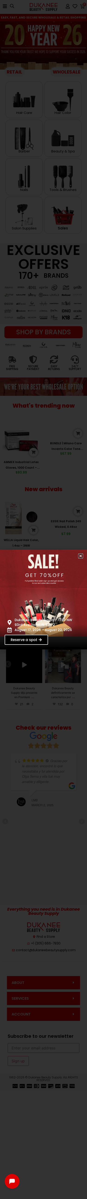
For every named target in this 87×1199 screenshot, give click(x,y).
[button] (80, 556)
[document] (43, 599)
